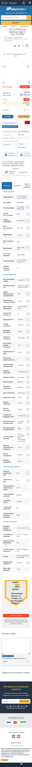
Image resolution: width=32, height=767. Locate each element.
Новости (22, 706)
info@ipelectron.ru (22, 13)
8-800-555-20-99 (10, 13)
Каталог (16, 23)
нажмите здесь (9, 756)
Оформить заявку (16, 615)
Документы (17, 185)
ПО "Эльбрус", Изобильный (9, 123)
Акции (7, 706)
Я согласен (4, 760)
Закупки (14, 706)
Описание (7, 185)
